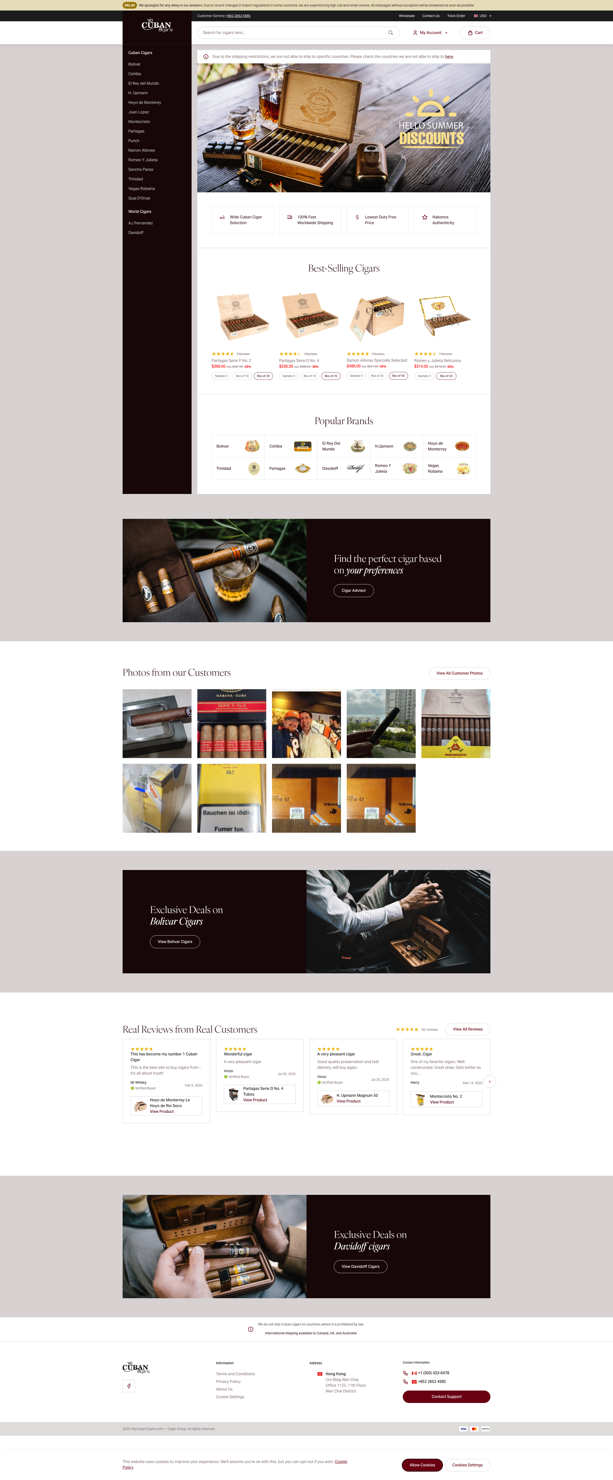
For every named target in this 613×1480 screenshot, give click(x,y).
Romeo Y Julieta (143, 159)
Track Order (456, 16)
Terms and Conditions (235, 1373)
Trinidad (135, 179)
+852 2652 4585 (432, 1381)
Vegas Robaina (141, 188)
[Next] (490, 1081)
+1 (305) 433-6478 (433, 1372)
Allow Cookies (422, 1465)
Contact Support (447, 1396)
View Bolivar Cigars (175, 941)
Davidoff (135, 232)
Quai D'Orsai (139, 198)
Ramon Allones (141, 150)
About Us (224, 1389)
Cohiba (134, 73)
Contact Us (431, 16)
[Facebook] (129, 1386)
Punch (133, 140)
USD (483, 16)
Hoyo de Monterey (144, 102)
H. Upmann (138, 92)
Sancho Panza (140, 169)
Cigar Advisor (354, 590)
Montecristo (139, 121)
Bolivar (134, 64)
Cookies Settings (467, 1465)
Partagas (136, 131)
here (449, 56)
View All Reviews (468, 1029)
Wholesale (407, 16)
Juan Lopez (138, 112)
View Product (162, 1111)
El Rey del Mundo (143, 83)
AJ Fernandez (140, 223)
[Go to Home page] (157, 25)
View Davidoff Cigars (361, 1266)
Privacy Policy (228, 1381)
